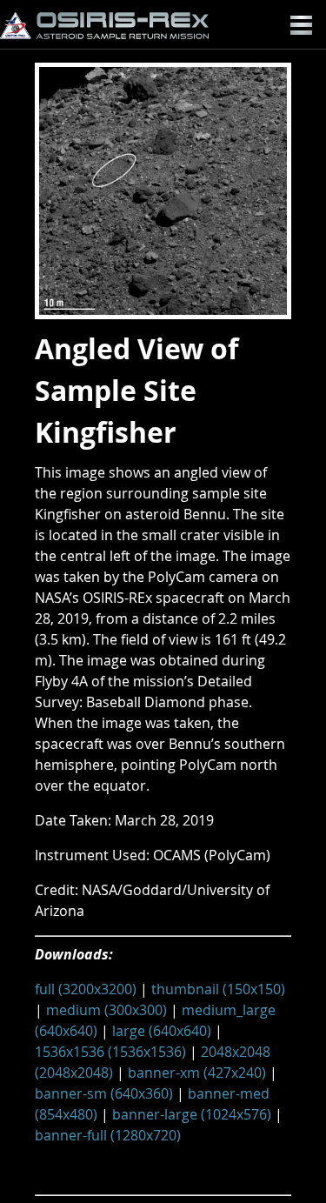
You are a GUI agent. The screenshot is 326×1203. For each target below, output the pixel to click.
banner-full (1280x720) (108, 1135)
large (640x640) (161, 1030)
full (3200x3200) (85, 989)
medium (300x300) (106, 1009)
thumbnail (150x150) (218, 989)
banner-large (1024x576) (191, 1114)
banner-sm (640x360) (104, 1093)
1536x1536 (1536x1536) (110, 1051)
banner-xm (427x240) (197, 1072)
